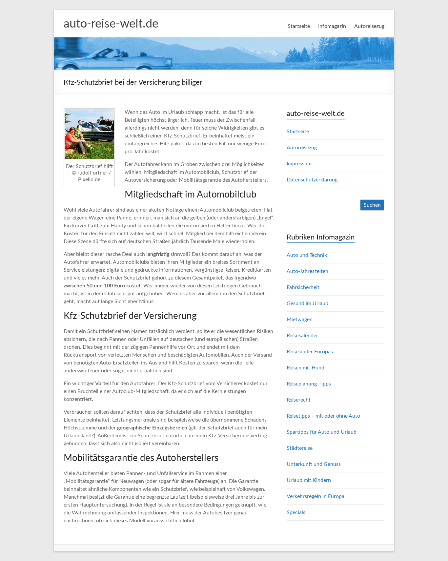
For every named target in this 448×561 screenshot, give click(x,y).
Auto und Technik (307, 255)
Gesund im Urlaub (307, 303)
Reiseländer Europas (310, 351)
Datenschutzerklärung (312, 179)
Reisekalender (302, 335)
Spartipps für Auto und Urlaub (321, 432)
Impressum (299, 163)
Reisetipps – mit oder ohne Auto (323, 416)
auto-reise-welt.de (111, 24)
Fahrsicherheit (303, 287)
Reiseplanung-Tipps (309, 383)
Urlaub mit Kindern (309, 480)
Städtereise (300, 448)
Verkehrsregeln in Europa (315, 496)
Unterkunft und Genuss (314, 464)
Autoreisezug (369, 26)
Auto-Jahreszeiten (307, 271)
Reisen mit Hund (305, 367)
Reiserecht (299, 400)
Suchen (372, 205)
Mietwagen (300, 319)
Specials (296, 512)
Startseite (299, 26)
